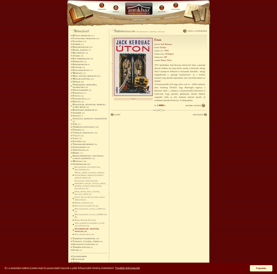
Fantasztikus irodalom (86, 38)
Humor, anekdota (84, 203)
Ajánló (76, 262)
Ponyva (78, 96)
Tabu (77, 124)
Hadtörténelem (82, 47)
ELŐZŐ (117, 115)
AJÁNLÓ (103, 18)
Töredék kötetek (82, 247)
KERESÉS (102, 7)
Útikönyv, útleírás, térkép (88, 241)
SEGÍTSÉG (175, 7)
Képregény (80, 61)
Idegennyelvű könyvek (85, 244)
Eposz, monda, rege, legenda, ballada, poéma (87, 192)
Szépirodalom (81, 164)
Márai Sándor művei (85, 220)
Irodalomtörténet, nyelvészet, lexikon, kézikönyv (88, 157)
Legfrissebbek (80, 256)
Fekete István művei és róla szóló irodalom (90, 198)
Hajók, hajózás (82, 50)
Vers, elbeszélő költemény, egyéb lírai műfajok (89, 224)
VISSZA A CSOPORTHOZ (197, 31)
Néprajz (78, 81)
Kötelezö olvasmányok (86, 206)
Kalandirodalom (83, 58)
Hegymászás (80, 53)
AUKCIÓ (155, 18)
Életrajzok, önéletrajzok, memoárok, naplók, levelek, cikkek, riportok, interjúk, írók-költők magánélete (90, 185)
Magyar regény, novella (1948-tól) (91, 215)
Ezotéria (79, 141)
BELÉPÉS (162, 7)
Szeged (78, 115)
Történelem (81, 150)
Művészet (79, 161)
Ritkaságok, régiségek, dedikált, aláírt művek (89, 105)
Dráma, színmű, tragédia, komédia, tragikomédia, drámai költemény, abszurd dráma (90, 175)
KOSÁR (116, 7)
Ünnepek (78, 130)
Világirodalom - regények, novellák (87, 230)
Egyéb (77, 250)
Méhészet (79, 73)
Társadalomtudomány (85, 144)
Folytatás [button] (261, 268)
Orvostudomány (82, 90)
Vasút (77, 138)
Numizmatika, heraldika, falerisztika (85, 85)
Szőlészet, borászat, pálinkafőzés (90, 119)
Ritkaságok (78, 259)
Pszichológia (81, 98)
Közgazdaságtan (82, 70)
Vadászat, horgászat (85, 132)
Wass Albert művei (84, 234)
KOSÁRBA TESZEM (193, 105)
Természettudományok (86, 238)
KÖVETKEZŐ (198, 115)
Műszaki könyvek (83, 79)
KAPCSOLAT (171, 18)
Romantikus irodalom (85, 110)
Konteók (79, 67)
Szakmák (78, 113)
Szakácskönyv (81, 147)
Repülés (78, 101)
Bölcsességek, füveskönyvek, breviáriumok (88, 168)
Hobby (78, 153)
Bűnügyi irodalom (83, 35)
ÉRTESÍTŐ (138, 18)
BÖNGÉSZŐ (120, 18)
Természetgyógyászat (86, 127)
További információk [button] (127, 268)
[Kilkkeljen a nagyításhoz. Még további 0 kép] (133, 95)
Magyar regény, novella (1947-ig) (90, 210)
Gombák (78, 44)
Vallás (78, 135)
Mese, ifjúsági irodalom (87, 76)
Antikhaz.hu (139, 9)
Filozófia (79, 41)
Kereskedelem (81, 64)
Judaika (78, 56)
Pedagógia (79, 93)
